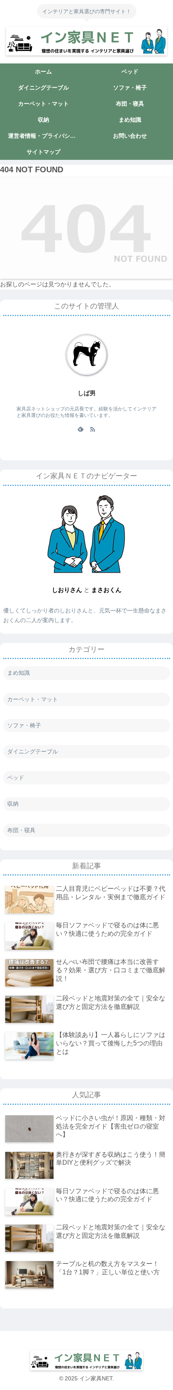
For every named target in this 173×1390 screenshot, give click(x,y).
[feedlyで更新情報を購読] (80, 429)
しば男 (87, 393)
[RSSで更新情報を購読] (92, 429)
